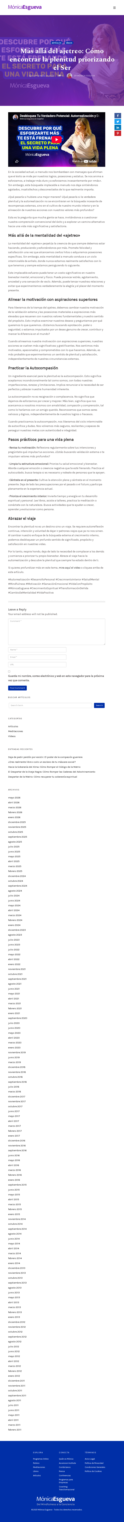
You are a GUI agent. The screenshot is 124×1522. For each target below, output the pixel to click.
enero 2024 (14, 925)
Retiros (36, 1463)
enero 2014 (14, 1263)
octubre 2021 (15, 974)
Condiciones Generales (95, 1467)
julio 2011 (13, 1405)
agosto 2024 (15, 890)
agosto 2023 (15, 934)
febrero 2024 (15, 920)
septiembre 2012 (17, 1336)
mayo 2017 (14, 1116)
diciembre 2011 (16, 1380)
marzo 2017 (14, 1125)
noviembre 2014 (17, 1219)
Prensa (62, 1471)
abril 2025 (14, 861)
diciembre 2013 (16, 1268)
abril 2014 (13, 1248)
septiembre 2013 (17, 1282)
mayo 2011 (14, 1415)
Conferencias (65, 1475)
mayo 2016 (14, 1160)
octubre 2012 (15, 1331)
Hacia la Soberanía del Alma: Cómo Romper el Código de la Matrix (44, 766)
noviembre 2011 (16, 1385)
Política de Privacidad (94, 1463)
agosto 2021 (14, 983)
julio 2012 (13, 1346)
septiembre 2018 (17, 1081)
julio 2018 (13, 1086)
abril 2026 (14, 802)
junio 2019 (14, 1057)
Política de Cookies (93, 1471)
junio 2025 (14, 851)
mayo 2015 (14, 1194)
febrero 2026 (15, 812)
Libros (36, 1471)
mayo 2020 (14, 1032)
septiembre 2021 (17, 978)
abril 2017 (13, 1121)
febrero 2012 (15, 1371)
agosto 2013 (14, 1287)
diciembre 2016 (16, 1140)
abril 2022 (14, 959)
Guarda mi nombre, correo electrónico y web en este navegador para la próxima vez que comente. (56, 678)
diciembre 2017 (16, 1096)
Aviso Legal (90, 1459)
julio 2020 (14, 1023)
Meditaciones (15, 731)
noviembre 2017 (17, 1101)
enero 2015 (14, 1214)
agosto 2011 (14, 1400)
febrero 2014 (15, 1258)
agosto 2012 (14, 1341)
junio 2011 (13, 1410)
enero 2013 (14, 1317)
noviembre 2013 (17, 1272)
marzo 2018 (14, 1091)
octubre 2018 (15, 1076)
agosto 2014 (14, 1233)
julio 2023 (14, 939)
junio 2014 (14, 1238)
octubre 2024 (15, 880)
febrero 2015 (15, 1209)
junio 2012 (14, 1351)
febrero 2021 (15, 1008)
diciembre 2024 (17, 876)
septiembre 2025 (17, 836)
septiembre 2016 (17, 1150)
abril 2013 (13, 1302)
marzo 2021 (14, 1003)
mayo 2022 (14, 954)
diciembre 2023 (17, 929)
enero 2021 (14, 1013)
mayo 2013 (14, 1297)
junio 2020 (14, 1027)
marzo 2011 (14, 1424)
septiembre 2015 (17, 1184)
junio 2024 (14, 900)
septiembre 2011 (17, 1395)
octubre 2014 (15, 1223)
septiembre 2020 (17, 1018)
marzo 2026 (14, 807)
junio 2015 (14, 1189)
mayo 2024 (14, 905)
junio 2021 (14, 988)
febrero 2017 (15, 1130)
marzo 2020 (14, 1042)
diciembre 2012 (16, 1322)
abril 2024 (14, 910)
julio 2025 (14, 846)
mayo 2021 (14, 993)
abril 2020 (14, 1037)
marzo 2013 (14, 1307)
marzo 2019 (14, 1062)
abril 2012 (13, 1361)
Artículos (56, 43)
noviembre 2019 (17, 1052)
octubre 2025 (15, 831)
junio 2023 (14, 944)
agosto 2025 (15, 841)
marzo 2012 (14, 1366)
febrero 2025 (15, 871)
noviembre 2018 (17, 1072)
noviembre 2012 (17, 1326)
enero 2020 (14, 1047)
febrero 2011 (14, 1429)
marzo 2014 (14, 1253)
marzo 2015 (14, 1204)
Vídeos (69, 43)
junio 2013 (14, 1292)
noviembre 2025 (17, 826)
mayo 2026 (14, 797)
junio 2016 (14, 1155)
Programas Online (41, 1459)
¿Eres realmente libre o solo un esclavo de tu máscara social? (42, 761)
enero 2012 (14, 1375)
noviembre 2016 (17, 1145)
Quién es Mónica (66, 1459)
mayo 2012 (14, 1356)
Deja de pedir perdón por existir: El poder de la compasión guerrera (45, 757)
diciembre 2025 (17, 822)
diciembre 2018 (16, 1067)
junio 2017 (14, 1111)
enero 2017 (14, 1135)
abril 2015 (13, 1199)
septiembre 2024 (17, 885)
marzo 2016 (14, 1170)
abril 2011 (13, 1420)
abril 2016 (13, 1165)
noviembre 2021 (17, 969)
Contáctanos (65, 1467)
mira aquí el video (69, 567)
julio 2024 (14, 895)
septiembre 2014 (17, 1228)
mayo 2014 (14, 1243)
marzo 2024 (14, 915)
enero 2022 (14, 964)
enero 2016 (14, 1179)
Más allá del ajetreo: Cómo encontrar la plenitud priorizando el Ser (62, 59)
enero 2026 (14, 817)
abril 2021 (13, 998)
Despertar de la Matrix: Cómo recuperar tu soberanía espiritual (42, 776)
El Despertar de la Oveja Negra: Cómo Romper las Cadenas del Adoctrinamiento (51, 771)
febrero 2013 (15, 1312)
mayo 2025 (14, 856)
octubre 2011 (15, 1390)
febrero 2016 (15, 1174)
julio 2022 (14, 949)
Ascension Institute (67, 1463)
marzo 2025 (14, 866)
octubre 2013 (15, 1277)
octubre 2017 (15, 1106)
